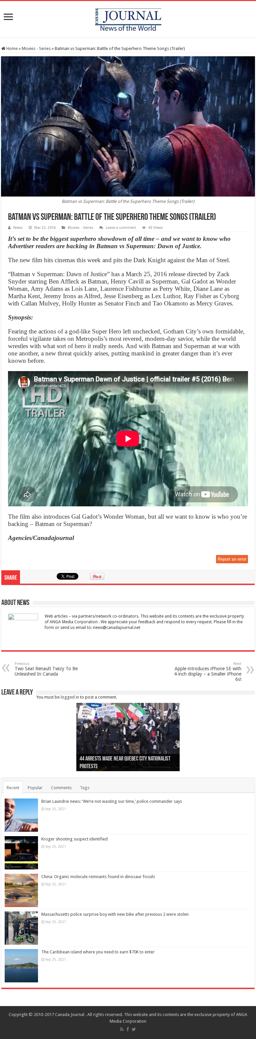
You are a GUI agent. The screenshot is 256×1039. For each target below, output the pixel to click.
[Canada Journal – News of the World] (128, 18)
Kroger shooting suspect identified (74, 838)
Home (11, 48)
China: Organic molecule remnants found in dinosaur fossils (98, 876)
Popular (35, 787)
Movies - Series (36, 48)
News (18, 228)
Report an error (232, 559)
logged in (70, 697)
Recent (13, 787)
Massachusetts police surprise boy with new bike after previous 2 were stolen (115, 914)
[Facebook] (128, 1029)
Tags (84, 787)
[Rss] (121, 1029)
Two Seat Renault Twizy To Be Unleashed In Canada (46, 669)
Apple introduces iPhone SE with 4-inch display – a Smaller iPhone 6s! (207, 672)
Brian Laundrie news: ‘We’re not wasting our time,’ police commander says (111, 801)
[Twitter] (134, 1029)
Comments (61, 787)
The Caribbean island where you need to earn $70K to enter (98, 951)
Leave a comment (121, 228)
